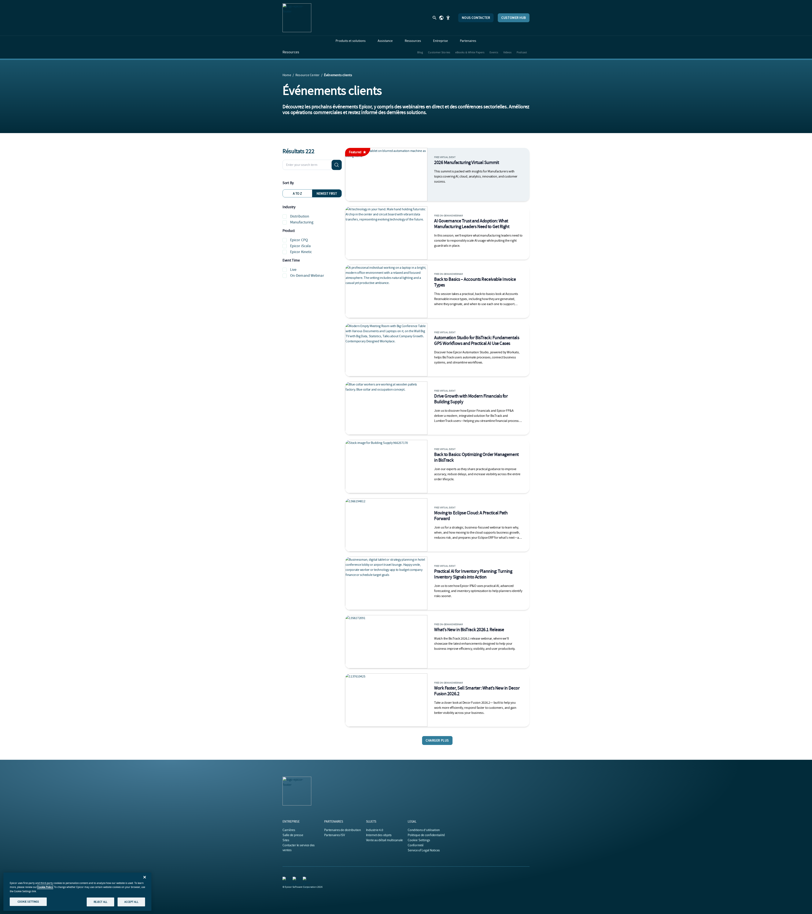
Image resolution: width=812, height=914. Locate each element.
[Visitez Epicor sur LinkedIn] (285, 879)
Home (287, 75)
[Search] (337, 165)
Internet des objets (379, 835)
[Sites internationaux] (441, 18)
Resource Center (307, 75)
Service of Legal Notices (424, 850)
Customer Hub (513, 18)
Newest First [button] (327, 193)
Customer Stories (439, 52)
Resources (291, 52)
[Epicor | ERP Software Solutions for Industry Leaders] (297, 17)
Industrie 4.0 (374, 830)
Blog (420, 52)
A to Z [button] (297, 193)
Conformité (416, 845)
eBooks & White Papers (469, 52)
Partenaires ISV (334, 835)
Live (293, 269)
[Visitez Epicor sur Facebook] (295, 879)
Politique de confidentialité (426, 835)
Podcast (522, 52)
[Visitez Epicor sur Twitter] (305, 879)
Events (494, 52)
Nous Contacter (476, 18)
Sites (286, 840)
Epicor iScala (300, 246)
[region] (77, 892)
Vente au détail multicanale (384, 840)
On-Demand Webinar (307, 275)
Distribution (299, 216)
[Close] (144, 877)
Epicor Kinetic (301, 251)
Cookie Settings (419, 840)
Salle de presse (293, 835)
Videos (507, 52)
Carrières (289, 830)
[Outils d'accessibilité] (448, 18)
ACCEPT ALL (131, 902)
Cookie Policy (45, 887)
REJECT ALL (100, 902)
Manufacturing (301, 222)
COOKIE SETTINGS (28, 901)
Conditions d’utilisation (424, 830)
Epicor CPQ (299, 240)
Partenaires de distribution (342, 830)
